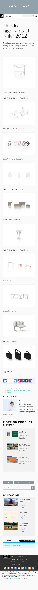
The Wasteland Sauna (24, 500)
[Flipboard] (26, 380)
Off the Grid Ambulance (23, 524)
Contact (21, 556)
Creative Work (18, 390)
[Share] (30, 380)
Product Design (9, 390)
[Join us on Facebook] (19, 482)
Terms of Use (15, 564)
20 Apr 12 (11, 388)
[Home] (19, 6)
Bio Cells (22, 431)
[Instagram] (15, 568)
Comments (8, 392)
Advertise (14, 559)
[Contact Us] (33, 568)
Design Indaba (13, 578)
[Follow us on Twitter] (8, 482)
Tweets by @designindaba (12, 545)
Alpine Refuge (25, 457)
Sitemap (21, 561)
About (13, 556)
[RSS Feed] (29, 568)
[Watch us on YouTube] (19, 568)
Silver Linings (23, 512)
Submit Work (24, 559)
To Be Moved (24, 444)
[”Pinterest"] (29, 482)
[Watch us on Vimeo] (22, 568)
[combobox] (28, 15)
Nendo (21, 400)
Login (13, 561)
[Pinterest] (19, 380)
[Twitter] (15, 380)
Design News (26, 390)
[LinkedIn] (23, 380)
